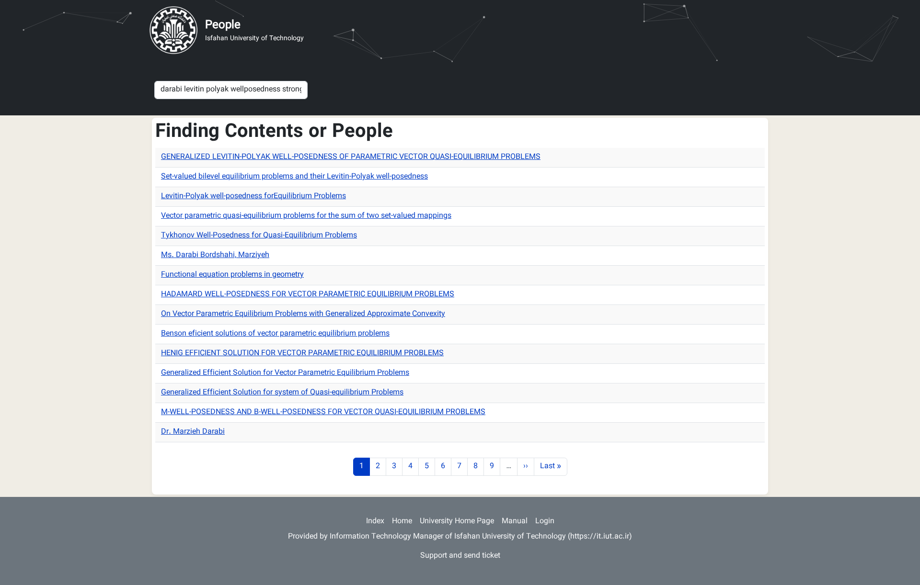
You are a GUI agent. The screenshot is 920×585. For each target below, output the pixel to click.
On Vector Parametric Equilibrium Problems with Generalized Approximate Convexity (303, 314)
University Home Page (457, 522)
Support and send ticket (460, 556)
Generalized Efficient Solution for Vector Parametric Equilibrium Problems (285, 373)
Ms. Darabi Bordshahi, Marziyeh (215, 255)
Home (402, 522)
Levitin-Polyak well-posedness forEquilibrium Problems (253, 196)
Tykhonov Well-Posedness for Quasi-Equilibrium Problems (259, 236)
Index (375, 522)
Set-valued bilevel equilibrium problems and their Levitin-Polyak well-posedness (294, 177)
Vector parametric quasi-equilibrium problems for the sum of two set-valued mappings (306, 216)
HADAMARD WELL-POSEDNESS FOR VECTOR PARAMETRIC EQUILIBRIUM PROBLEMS (307, 295)
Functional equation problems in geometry (232, 275)
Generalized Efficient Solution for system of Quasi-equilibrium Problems (282, 393)
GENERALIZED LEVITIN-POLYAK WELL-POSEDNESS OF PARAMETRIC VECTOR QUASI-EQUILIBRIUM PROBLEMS (350, 157)
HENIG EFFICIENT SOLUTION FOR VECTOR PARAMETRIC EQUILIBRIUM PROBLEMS (302, 354)
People (223, 25)
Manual (515, 522)
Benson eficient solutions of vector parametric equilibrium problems (275, 334)
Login (544, 522)
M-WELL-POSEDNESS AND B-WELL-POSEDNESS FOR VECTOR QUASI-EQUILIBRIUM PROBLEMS (323, 412)
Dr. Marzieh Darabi (193, 432)
